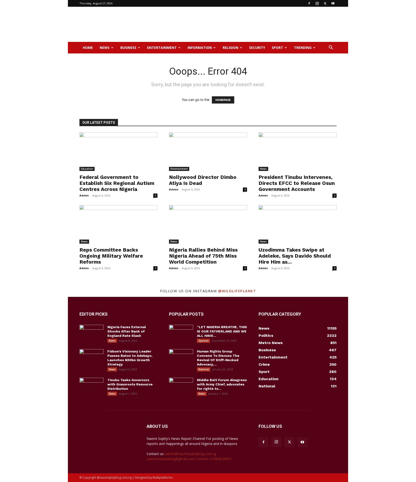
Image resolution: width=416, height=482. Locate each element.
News (105, 47)
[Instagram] (317, 3)
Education (87, 168)
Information (200, 47)
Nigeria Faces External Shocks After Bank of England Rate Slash (126, 331)
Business (128, 47)
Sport (277, 47)
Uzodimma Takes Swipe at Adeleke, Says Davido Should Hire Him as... (295, 256)
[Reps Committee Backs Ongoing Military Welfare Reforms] (118, 224)
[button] (331, 48)
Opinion (203, 340)
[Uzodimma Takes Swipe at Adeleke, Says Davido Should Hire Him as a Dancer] (298, 224)
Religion (230, 47)
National (203, 369)
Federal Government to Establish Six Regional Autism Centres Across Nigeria (116, 183)
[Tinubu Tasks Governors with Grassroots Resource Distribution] (91, 386)
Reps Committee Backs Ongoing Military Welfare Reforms (111, 256)
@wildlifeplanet (237, 290)
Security (257, 47)
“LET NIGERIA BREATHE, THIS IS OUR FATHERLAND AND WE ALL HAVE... (222, 331)
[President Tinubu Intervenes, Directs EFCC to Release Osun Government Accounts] (298, 151)
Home (88, 47)
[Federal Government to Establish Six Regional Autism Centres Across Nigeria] (118, 151)
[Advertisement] (249, 24)
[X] (325, 3)
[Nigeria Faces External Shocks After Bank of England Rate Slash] (91, 333)
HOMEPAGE (223, 100)
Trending (303, 47)
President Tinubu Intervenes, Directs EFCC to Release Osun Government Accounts (297, 183)
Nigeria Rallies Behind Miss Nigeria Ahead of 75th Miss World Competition (203, 256)
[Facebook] (309, 3)
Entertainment (162, 47)
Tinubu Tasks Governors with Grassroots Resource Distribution (130, 384)
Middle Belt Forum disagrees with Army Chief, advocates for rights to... (222, 384)
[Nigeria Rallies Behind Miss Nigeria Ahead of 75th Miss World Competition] (208, 224)
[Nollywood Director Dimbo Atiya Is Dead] (208, 151)
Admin (84, 195)
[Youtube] (333, 3)
